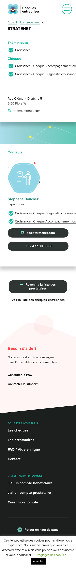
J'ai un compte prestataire (29, 492)
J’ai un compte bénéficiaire (30, 483)
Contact (14, 459)
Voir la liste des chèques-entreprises (38, 300)
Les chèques (18, 430)
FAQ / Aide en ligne (24, 449)
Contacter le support (22, 384)
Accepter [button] (38, 561)
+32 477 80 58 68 (38, 246)
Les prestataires (21, 440)
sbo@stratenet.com (40, 233)
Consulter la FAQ (20, 375)
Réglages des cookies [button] (51, 555)
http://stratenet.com (27, 111)
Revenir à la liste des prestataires (40, 287)
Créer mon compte (23, 502)
